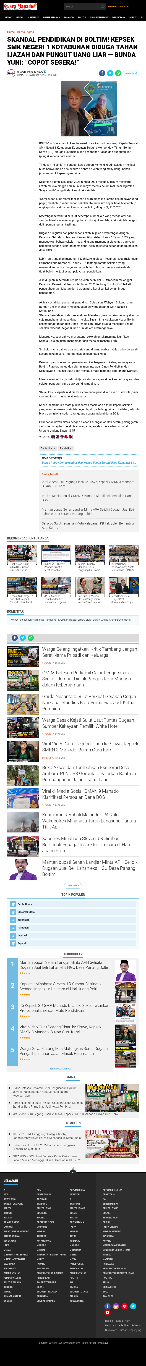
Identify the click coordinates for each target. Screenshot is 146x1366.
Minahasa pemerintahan (51, 1254)
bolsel (41, 1217)
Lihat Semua (73, 886)
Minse (73, 1254)
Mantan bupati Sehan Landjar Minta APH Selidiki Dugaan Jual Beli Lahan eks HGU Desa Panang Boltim (90, 868)
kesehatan (24, 919)
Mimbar (41, 1250)
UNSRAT (8, 1300)
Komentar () (131, 73)
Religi (106, 1282)
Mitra (73, 1259)
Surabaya (42, 1296)
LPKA (6, 1245)
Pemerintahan (51, 17)
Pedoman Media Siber (117, 1325)
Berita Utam (44, 1208)
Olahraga (9, 1263)
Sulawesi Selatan (47, 1291)
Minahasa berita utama (116, 1250)
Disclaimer (111, 1330)
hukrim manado (112, 1231)
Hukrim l (75, 1231)
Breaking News (45, 1222)
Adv (6, 1194)
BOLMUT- (8, 1217)
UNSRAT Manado (46, 1300)
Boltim (74, 1217)
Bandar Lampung (13, 1203)
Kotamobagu (44, 1240)
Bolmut (107, 1213)
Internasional (12, 1236)
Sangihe (8, 1287)
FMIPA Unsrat (110, 1226)
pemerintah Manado (114, 1268)
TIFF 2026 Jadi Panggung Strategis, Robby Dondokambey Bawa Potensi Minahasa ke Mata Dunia (46, 1136)
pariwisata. (43, 1268)
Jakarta (41, 1236)
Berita (7, 1208)
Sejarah (22, 943)
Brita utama (77, 1222)
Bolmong (42, 1213)
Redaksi (109, 1320)
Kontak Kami (123, 1320)
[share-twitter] (110, 73)
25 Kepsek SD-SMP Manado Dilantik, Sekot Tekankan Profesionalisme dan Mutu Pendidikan (64, 1008)
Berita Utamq (110, 1208)
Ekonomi (8, 1226)
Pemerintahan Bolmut (50, 1273)
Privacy (136, 1325)
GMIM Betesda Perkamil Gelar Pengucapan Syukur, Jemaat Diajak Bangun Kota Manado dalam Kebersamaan (86, 679)
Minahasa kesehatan (16, 1254)
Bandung (42, 1203)
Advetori (75, 1194)
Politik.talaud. (12, 1282)
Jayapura (108, 1236)
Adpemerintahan (112, 1189)
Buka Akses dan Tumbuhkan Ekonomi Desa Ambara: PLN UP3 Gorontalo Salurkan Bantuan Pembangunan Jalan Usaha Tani (89, 773)
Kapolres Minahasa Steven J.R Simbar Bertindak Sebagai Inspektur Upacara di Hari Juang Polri (86, 844)
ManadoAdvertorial (115, 1245)
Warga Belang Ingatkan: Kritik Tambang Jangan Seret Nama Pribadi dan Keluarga (89, 652)
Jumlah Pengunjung (130, 1330)
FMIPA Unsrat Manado (16, 1231)
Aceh (39, 1189)
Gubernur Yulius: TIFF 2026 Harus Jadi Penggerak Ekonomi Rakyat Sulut (43, 1147)
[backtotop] (73, 1173)
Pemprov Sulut (12, 1277)
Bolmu (73, 1213)
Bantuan (75, 1203)
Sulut (106, 1291)
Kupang (107, 1240)
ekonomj (42, 1226)
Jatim (73, 1236)
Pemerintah (77, 1268)
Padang (41, 1263)
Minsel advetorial (14, 1259)
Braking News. (12, 1222)
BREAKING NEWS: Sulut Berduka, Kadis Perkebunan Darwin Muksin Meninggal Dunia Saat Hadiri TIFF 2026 (46, 1158)
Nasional (108, 1259)
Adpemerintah (78, 1189)
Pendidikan (118, 17)
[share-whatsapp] (118, 73)
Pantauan (23, 927)
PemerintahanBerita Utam (118, 1273)
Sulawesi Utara (99, 17)
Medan (7, 1250)
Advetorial (10, 1199)
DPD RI (106, 1222)
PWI (72, 1282)
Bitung (8, 1213)
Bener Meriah (111, 1203)
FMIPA (73, 1226)
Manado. (74, 1245)
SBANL (40, 1287)
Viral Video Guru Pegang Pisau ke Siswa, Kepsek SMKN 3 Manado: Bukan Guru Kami (90, 747)
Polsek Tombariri (47, 1282)
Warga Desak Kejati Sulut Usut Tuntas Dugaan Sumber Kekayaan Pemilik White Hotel (88, 723)
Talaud (74, 1296)
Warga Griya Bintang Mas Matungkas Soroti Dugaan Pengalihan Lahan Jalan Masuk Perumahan (64, 1051)
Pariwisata (10, 1268)
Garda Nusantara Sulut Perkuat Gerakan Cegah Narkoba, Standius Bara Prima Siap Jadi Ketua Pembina (89, 702)
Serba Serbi (109, 1287)
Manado (69, 17)
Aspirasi (22, 935)
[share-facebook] (102, 73)
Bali (105, 1199)
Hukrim (41, 1231)
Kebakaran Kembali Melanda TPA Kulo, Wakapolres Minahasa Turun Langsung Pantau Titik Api (89, 821)
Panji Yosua (77, 1263)
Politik (82, 17)
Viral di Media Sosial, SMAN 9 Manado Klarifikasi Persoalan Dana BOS (80, 794)
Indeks (20, 17)
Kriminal (75, 1240)
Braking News (111, 1217)
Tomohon (108, 1296)
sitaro (7, 1291)
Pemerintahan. (78, 1273)
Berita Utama (48, 448)
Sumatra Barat (12, 1296)
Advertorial (44, 1194)
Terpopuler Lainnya (60, 1069)
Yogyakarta (77, 1300)
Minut (133, 17)
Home (8, 17)
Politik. (107, 1277)
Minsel (107, 1254)
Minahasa (33, 17)
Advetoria (109, 1194)
